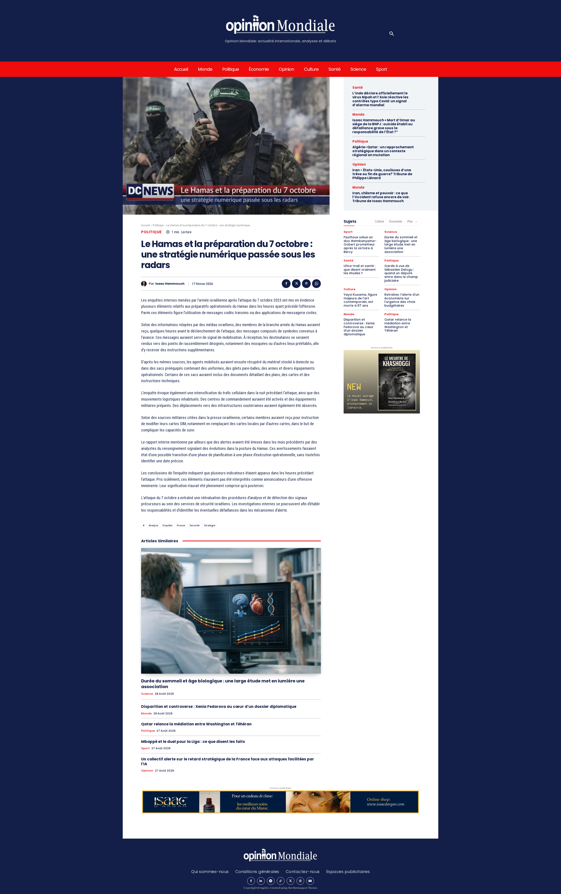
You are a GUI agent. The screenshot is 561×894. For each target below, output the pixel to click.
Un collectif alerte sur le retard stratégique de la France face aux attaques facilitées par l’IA (227, 761)
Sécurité (195, 525)
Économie (395, 221)
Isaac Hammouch (170, 284)
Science (147, 694)
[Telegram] (271, 881)
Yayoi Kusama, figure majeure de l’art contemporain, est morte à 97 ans (360, 300)
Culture (379, 221)
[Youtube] (310, 881)
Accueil (145, 225)
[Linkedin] (261, 881)
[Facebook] (286, 283)
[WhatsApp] (316, 283)
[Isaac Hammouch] (145, 283)
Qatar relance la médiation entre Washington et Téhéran (196, 724)
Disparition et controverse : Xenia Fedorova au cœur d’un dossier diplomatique (218, 706)
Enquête (167, 525)
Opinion (147, 770)
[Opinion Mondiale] (280, 25)
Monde (146, 713)
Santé (357, 87)
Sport (145, 748)
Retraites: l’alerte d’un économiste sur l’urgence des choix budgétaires (401, 300)
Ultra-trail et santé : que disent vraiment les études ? (360, 270)
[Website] (300, 881)
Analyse (153, 525)
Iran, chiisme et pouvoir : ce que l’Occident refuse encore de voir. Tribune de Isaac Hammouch (381, 197)
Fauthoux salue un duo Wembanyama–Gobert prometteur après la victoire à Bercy (360, 244)
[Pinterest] (306, 283)
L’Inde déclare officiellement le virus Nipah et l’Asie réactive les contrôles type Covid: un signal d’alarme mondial (380, 99)
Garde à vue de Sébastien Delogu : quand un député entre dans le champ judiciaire (401, 273)
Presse (181, 525)
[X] (296, 283)
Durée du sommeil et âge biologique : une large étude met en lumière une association (223, 684)
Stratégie (209, 525)
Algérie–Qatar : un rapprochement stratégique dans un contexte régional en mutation (383, 151)
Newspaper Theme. (305, 888)
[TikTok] (280, 881)
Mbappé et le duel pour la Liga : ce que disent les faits (193, 741)
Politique (158, 225)
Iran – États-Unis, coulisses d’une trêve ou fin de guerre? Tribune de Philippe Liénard (382, 174)
